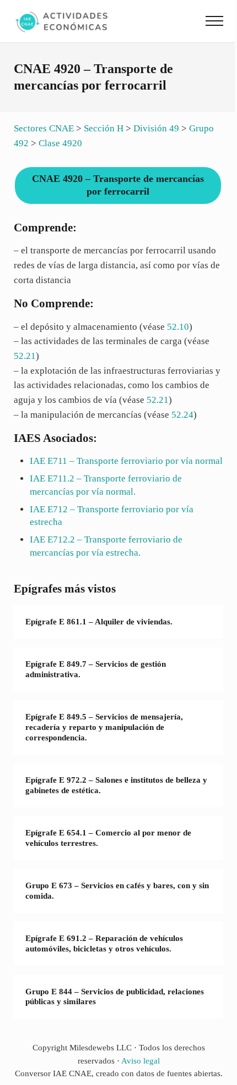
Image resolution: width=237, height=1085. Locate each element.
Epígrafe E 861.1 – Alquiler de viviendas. (99, 621)
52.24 (182, 414)
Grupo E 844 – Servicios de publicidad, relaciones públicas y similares (114, 996)
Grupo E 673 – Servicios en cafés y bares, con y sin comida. (117, 890)
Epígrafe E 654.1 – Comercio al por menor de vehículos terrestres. (108, 838)
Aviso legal (140, 1060)
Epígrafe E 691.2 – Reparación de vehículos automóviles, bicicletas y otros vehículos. (104, 943)
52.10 (178, 327)
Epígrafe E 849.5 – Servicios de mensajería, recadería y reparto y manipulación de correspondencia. (104, 726)
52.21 (25, 356)
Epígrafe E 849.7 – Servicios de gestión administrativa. (95, 669)
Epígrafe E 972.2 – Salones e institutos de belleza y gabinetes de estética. (116, 785)
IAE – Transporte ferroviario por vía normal (126, 461)
